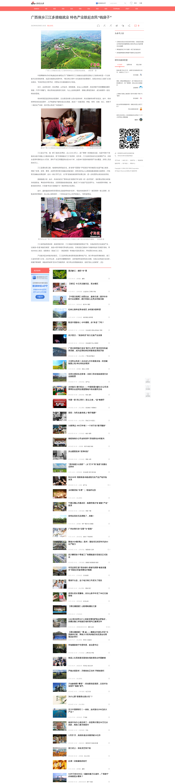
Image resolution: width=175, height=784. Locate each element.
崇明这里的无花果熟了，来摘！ (81, 516)
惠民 (90, 394)
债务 (84, 536)
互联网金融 (116, 8)
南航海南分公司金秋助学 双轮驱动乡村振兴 (86, 438)
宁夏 (90, 511)
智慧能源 (92, 562)
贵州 (90, 472)
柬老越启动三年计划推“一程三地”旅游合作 (129, 49)
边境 (92, 627)
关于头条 (117, 160)
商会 (94, 291)
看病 (86, 588)
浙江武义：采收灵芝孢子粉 (79, 748)
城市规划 (86, 317)
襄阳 (89, 304)
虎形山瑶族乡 (95, 330)
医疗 (90, 588)
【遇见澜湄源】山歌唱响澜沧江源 (82, 606)
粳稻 (87, 369)
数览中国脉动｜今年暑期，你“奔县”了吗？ (86, 322)
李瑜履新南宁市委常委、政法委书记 (83, 645)
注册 (140, 3)
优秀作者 (129, 64)
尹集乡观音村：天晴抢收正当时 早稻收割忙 (86, 671)
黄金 (89, 8)
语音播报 (98, 25)
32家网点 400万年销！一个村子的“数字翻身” (87, 426)
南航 (88, 446)
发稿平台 (132, 160)
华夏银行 (94, 407)
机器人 (93, 420)
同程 (101, 330)
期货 (97, 8)
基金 (71, 8)
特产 (83, 523)
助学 (85, 446)
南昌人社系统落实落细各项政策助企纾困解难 (87, 658)
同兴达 (85, 665)
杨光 (87, 433)
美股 (63, 8)
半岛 (87, 730)
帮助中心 (132, 163)
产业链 (85, 717)
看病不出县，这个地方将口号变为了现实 (85, 580)
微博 (117, 25)
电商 (90, 433)
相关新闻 (37, 270)
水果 (90, 459)
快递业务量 (94, 743)
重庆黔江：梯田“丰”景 (77, 271)
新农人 (84, 369)
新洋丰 (85, 304)
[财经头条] (37, 3)
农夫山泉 (86, 601)
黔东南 (94, 472)
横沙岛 (87, 523)
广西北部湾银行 (90, 356)
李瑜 (92, 653)
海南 (91, 446)
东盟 (91, 782)
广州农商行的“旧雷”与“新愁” (80, 529)
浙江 (88, 756)
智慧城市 (88, 549)
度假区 (96, 343)
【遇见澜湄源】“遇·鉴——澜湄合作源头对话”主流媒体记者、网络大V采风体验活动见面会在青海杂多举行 (88, 634)
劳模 (87, 511)
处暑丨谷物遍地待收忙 (77, 761)
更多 (136, 8)
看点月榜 (138, 64)
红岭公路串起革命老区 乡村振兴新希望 (84, 309)
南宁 (88, 782)
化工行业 (88, 691)
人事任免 (88, 653)
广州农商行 (89, 536)
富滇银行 (88, 407)
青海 (84, 640)
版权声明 (117, 163)
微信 (123, 25)
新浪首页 (148, 382)
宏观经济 (36, 8)
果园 (87, 459)
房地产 (127, 8)
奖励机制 (140, 160)
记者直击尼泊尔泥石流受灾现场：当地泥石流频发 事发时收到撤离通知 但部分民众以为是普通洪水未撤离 (130, 44)
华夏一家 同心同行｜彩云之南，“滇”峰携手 (86, 400)
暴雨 (89, 627)
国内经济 (88, 743)
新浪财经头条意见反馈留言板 (126, 153)
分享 (129, 25)
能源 (106, 8)
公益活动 (86, 291)
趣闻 (83, 278)
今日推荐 (119, 64)
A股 (46, 8)
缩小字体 (104, 25)
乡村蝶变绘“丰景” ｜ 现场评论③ (82, 490)
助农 (87, 394)
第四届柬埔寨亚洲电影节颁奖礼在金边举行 (129, 52)
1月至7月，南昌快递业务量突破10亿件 (84, 735)
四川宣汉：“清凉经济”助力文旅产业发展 (85, 335)
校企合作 (90, 665)
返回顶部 (148, 403)
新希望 (91, 317)
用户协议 (125, 163)
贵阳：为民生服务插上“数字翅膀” (82, 413)
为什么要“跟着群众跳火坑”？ (80, 697)
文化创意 (88, 330)
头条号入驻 (119, 33)
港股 (54, 8)
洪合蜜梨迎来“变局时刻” (78, 451)
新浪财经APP (102, 3)
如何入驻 (125, 160)
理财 (80, 8)
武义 (85, 756)
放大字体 (111, 25)
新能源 (88, 562)
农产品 (88, 382)
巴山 (92, 343)
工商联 (91, 291)
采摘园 (91, 523)
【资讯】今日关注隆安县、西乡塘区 (83, 284)
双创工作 (88, 420)
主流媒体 (89, 640)
